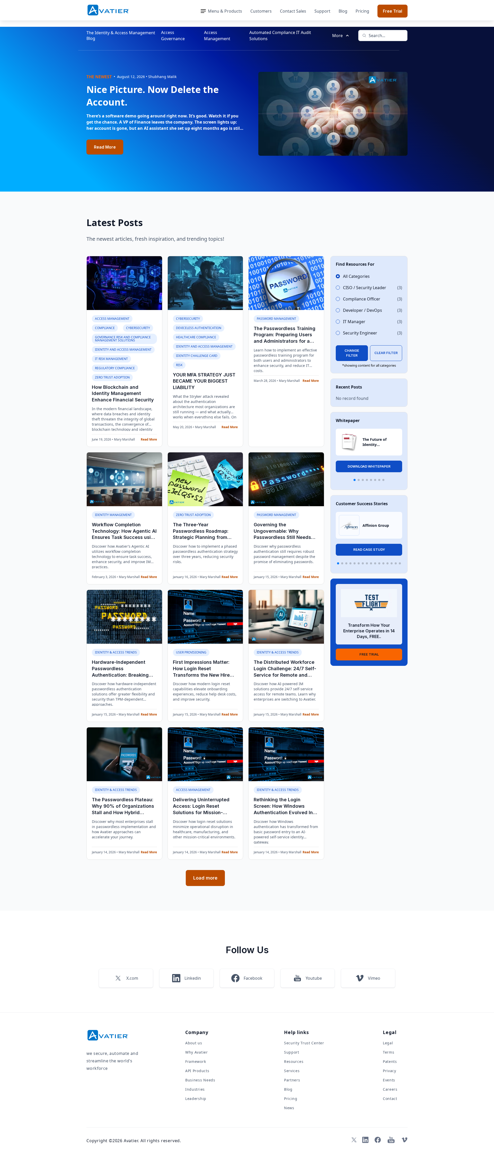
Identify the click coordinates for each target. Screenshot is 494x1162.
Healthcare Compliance (196, 337)
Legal (388, 1042)
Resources (293, 1061)
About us (193, 1042)
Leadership (195, 1098)
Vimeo (374, 978)
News (289, 1107)
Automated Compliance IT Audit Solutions (280, 35)
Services (292, 1070)
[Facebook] (378, 1140)
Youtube (314, 978)
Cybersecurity (138, 328)
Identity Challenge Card (196, 356)
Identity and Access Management (123, 349)
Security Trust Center (304, 1042)
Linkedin (192, 978)
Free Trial (392, 11)
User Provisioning (191, 652)
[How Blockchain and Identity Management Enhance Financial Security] (124, 283)
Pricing (362, 11)
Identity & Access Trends (116, 652)
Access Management (217, 35)
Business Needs (200, 1080)
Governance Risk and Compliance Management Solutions (123, 338)
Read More (105, 147)
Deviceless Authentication (198, 328)
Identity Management (113, 515)
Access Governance (173, 35)
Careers (390, 1089)
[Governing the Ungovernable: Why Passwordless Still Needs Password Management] (286, 479)
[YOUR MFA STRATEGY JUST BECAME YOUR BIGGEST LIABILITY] (205, 283)
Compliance (105, 328)
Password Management (276, 318)
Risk (179, 365)
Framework (195, 1061)
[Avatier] (108, 10)
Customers (261, 11)
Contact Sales (293, 11)
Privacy (389, 1070)
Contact (390, 1098)
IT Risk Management (111, 359)
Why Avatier (196, 1052)
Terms (388, 1052)
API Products (197, 1070)
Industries (195, 1089)
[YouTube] (391, 1140)
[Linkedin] (365, 1140)
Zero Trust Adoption (112, 377)
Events (389, 1080)
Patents (390, 1061)
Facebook (253, 978)
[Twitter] (353, 1140)
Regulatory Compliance (115, 368)
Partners (292, 1080)
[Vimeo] (404, 1140)
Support (322, 11)
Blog (343, 11)
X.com (132, 978)
